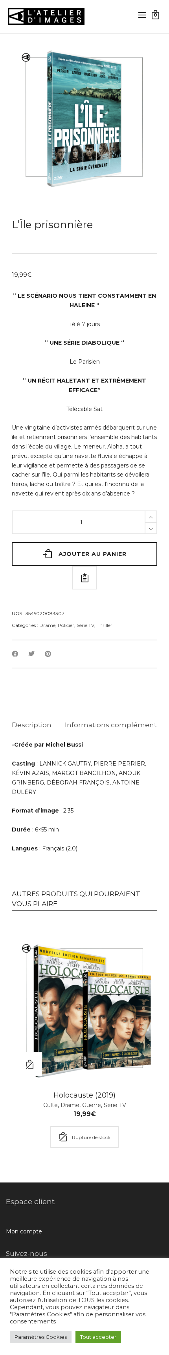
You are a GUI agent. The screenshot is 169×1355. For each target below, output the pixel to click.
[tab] (31, 725)
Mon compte (24, 1231)
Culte (50, 1105)
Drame (47, 625)
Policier (66, 625)
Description (31, 725)
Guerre (91, 1105)
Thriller (104, 625)
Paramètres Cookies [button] (41, 1337)
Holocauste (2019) (84, 1095)
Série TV (85, 625)
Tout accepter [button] (98, 1337)
